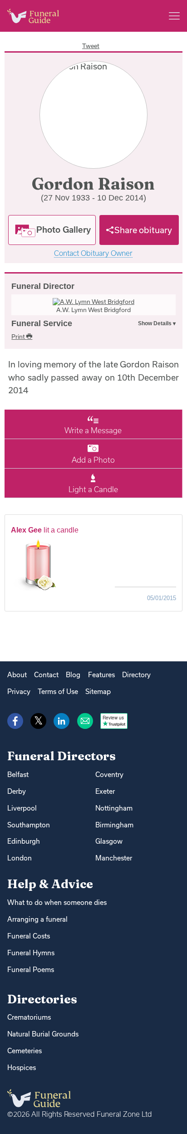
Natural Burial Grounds (43, 1034)
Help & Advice (50, 883)
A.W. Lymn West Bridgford (93, 309)
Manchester (113, 858)
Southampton (28, 825)
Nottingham (114, 808)
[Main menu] (174, 16)
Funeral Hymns (30, 953)
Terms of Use (58, 691)
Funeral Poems (30, 969)
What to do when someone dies (57, 902)
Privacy (18, 691)
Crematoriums (29, 1017)
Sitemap (98, 691)
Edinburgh (23, 841)
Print (18, 336)
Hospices (21, 1067)
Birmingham (114, 825)
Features (101, 675)
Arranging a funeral (37, 919)
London (19, 858)
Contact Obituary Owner (93, 253)
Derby (16, 791)
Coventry (109, 774)
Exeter (105, 791)
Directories (42, 999)
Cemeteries (24, 1051)
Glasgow (109, 841)
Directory (136, 675)
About (17, 675)
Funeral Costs (28, 936)
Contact (46, 675)
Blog (73, 675)
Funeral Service (41, 323)
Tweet (90, 45)
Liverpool (22, 808)
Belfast (18, 774)
